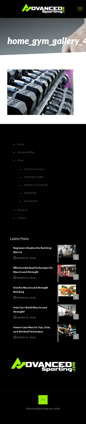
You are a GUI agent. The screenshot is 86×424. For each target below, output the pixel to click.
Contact (21, 218)
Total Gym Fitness (34, 169)
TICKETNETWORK (34, 177)
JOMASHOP (30, 193)
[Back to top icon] (43, 399)
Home (20, 144)
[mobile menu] (80, 9)
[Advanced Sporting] (43, 8)
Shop (20, 160)
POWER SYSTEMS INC (36, 185)
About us (22, 210)
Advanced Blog (26, 152)
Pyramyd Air (31, 201)
